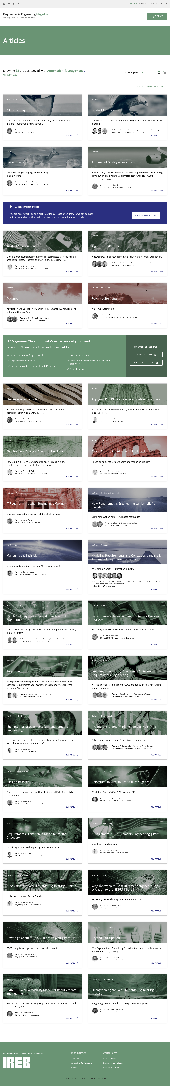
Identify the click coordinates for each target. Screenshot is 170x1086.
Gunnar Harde (28, 572)
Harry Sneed (113, 185)
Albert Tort (27, 419)
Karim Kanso (136, 263)
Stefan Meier (113, 419)
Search (164, 3)
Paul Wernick (136, 694)
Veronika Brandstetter (117, 584)
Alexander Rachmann (128, 130)
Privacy (84, 1078)
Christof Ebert (28, 266)
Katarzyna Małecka (30, 749)
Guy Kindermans (114, 905)
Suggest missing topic (146, 215)
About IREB (76, 1058)
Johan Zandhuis (114, 315)
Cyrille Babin (28, 1012)
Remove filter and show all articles (151, 86)
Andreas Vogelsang (123, 581)
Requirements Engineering (25, 15)
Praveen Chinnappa (115, 1009)
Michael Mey (113, 850)
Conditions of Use (98, 1078)
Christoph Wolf (28, 471)
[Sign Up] (4, 3)
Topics (158, 16)
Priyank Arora (113, 635)
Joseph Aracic (28, 130)
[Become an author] (19, 3)
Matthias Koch (132, 523)
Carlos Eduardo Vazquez (59, 639)
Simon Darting (46, 694)
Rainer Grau (27, 801)
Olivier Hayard (147, 746)
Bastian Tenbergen (107, 581)
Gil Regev (124, 746)
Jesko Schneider (144, 130)
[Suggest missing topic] (14, 3)
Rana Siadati (125, 694)
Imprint (75, 1078)
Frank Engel (155, 130)
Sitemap (65, 1078)
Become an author (111, 1067)
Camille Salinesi (114, 798)
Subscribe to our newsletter (144, 363)
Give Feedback (109, 1058)
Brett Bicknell (125, 263)
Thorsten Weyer (138, 581)
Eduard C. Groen (119, 523)
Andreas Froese (152, 581)
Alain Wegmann (134, 746)
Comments (143, 3)
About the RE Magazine (81, 1063)
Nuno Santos (28, 853)
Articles (133, 3)
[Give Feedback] (9, 3)
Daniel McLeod (148, 263)
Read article (71, 135)
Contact (74, 1067)
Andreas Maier (34, 694)
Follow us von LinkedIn (145, 354)
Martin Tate (27, 520)
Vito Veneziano (147, 694)
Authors (154, 3)
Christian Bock (113, 957)
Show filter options (131, 72)
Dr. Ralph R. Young (30, 182)
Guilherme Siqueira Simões (38, 639)
